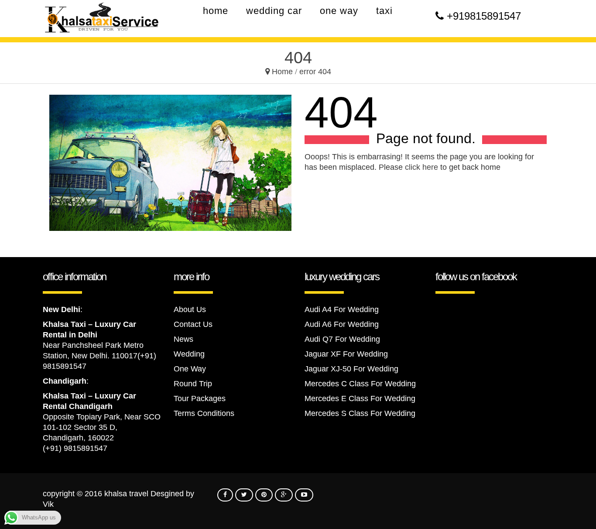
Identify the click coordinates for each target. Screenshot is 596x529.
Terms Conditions (204, 413)
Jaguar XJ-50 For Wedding (351, 368)
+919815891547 (484, 16)
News (183, 339)
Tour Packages (200, 398)
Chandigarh (64, 381)
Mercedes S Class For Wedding (360, 413)
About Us (190, 309)
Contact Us (193, 324)
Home (282, 71)
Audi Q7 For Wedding (342, 339)
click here (421, 167)
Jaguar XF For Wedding (346, 354)
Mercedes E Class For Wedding (360, 398)
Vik (48, 504)
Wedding (189, 354)
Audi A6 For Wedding (342, 324)
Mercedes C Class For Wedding (360, 383)
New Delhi (61, 309)
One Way (190, 368)
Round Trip (193, 383)
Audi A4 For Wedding (342, 309)
